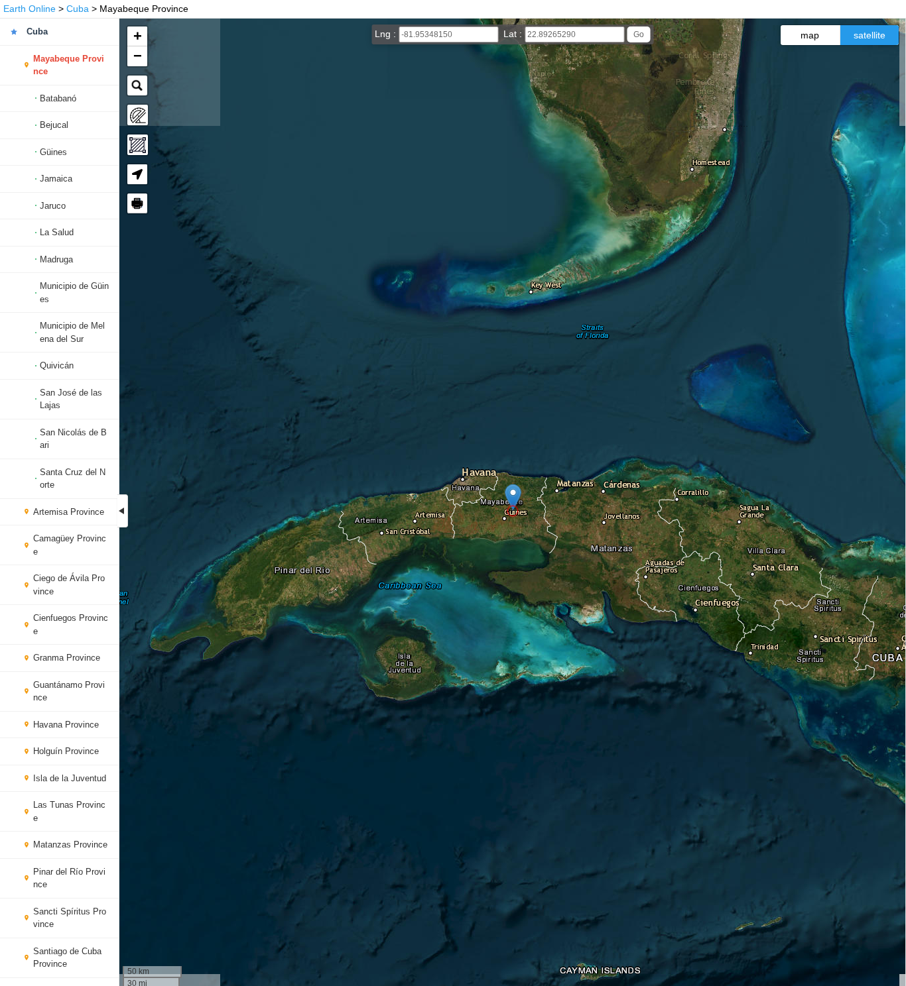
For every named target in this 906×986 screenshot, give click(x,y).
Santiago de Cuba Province (67, 957)
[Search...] (137, 85)
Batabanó (58, 98)
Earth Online (29, 8)
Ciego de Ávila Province (69, 584)
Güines (53, 152)
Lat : (514, 33)
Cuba (77, 8)
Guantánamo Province (69, 691)
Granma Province (66, 658)
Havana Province (66, 725)
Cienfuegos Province (70, 624)
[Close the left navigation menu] (122, 510)
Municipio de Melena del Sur (72, 332)
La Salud (57, 232)
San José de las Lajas (71, 399)
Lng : (387, 33)
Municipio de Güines (74, 292)
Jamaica (56, 179)
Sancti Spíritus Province (69, 918)
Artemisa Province (68, 512)
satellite (869, 35)
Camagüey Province (69, 545)
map (810, 35)
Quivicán (57, 365)
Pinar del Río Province (69, 878)
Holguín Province (66, 751)
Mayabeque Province (68, 65)
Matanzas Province (70, 844)
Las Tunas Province (69, 811)
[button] (513, 497)
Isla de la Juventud (69, 778)
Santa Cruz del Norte (72, 478)
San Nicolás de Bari (73, 439)
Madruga (56, 259)
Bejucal (54, 125)
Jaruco (53, 206)
